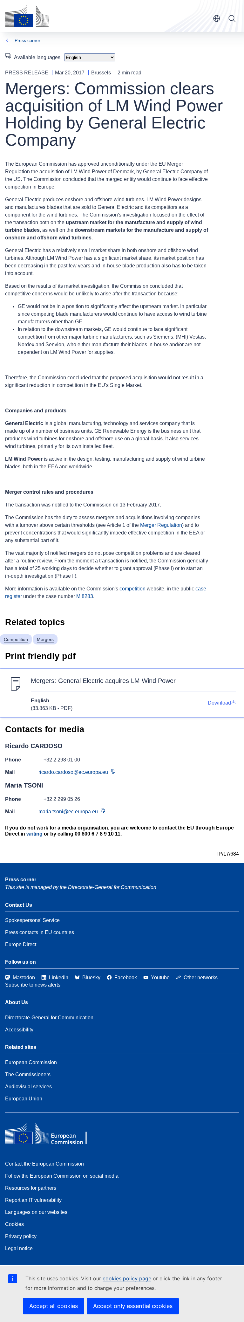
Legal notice (19, 1248)
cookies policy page (127, 1278)
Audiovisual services (28, 1086)
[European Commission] (27, 16)
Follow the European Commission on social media (62, 1176)
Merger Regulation (161, 525)
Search (232, 18)
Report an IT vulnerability (33, 1200)
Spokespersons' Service (32, 920)
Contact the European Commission (44, 1164)
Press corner (27, 40)
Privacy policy (21, 1236)
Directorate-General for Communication (49, 1017)
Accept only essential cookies (133, 1306)
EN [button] (217, 18)
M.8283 (84, 596)
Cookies (14, 1224)
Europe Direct (20, 944)
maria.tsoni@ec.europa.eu (68, 811)
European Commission (31, 1062)
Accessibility (19, 1029)
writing (34, 834)
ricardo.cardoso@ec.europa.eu (73, 772)
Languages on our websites (36, 1212)
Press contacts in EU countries (39, 932)
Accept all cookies (53, 1306)
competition (132, 588)
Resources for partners (30, 1188)
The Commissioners (28, 1074)
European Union (23, 1098)
